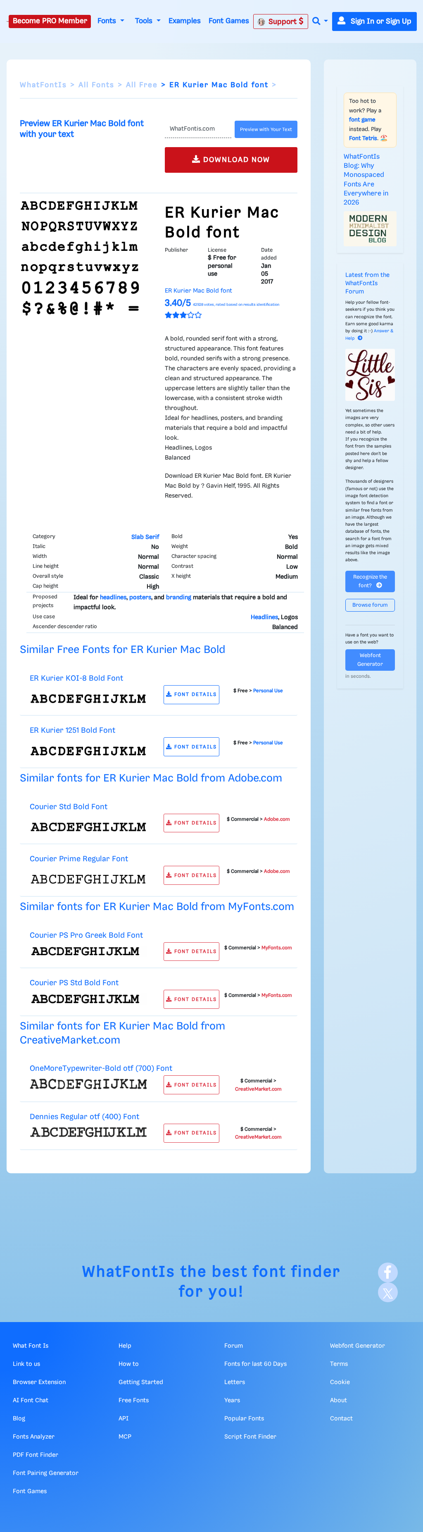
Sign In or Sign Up (380, 21)
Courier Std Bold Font (68, 807)
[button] (320, 21)
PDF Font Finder (35, 1455)
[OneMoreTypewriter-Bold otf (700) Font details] (88, 1084)
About (338, 1400)
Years (232, 1400)
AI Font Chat (30, 1400)
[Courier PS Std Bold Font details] (88, 999)
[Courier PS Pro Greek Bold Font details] (88, 951)
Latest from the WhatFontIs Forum (367, 283)
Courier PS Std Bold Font (74, 983)
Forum (233, 1346)
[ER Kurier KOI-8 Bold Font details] (88, 698)
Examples (185, 21)
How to (129, 1364)
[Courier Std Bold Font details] (88, 827)
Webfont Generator (370, 660)
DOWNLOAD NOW (235, 160)
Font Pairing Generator (45, 1473)
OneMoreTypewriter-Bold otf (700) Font (101, 1068)
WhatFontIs (43, 85)
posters (140, 597)
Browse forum (370, 605)
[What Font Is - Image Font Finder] (7, 21)
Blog (19, 1418)
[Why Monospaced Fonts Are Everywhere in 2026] (370, 228)
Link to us (26, 1364)
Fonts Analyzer (34, 1437)
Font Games (229, 21)
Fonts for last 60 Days (255, 1364)
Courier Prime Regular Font (79, 859)
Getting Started (141, 1382)
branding (178, 597)
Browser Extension (39, 1382)
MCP (125, 1437)
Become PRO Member (50, 21)
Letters (234, 1382)
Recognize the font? (370, 581)
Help (125, 1346)
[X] (388, 1292)
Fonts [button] (107, 21)
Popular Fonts (244, 1418)
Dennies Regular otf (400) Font (84, 1117)
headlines (113, 597)
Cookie (340, 1382)
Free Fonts (134, 1400)
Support (284, 22)
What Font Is (30, 1346)
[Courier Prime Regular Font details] (88, 879)
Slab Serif (145, 537)
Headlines (264, 617)
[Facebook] (388, 1272)
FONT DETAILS (194, 694)
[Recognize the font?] (370, 375)
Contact (341, 1418)
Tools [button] (144, 21)
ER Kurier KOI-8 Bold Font (76, 678)
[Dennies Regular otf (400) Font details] (88, 1132)
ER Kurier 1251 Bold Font (72, 730)
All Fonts (96, 85)
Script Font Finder (250, 1437)
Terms (339, 1364)
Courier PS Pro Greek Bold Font (86, 935)
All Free (142, 85)
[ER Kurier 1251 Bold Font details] (88, 751)
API (123, 1418)
